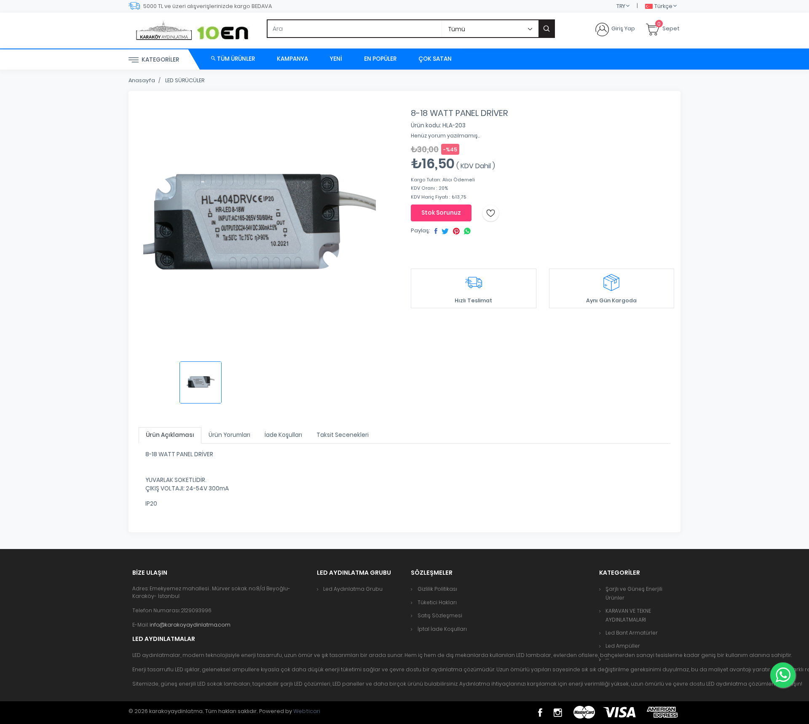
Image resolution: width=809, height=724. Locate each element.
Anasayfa (142, 80)
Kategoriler (159, 60)
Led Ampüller (622, 645)
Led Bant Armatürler (631, 632)
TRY (620, 6)
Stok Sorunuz (441, 212)
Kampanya (292, 59)
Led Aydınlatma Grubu (353, 588)
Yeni (336, 59)
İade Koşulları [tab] (283, 435)
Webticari (306, 711)
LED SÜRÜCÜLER (184, 80)
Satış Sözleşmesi (440, 615)
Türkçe (663, 6)
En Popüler (380, 59)
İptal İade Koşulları (442, 628)
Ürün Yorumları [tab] (229, 435)
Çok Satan (435, 59)
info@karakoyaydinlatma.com (190, 624)
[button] (607, 659)
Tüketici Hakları (437, 602)
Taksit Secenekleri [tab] (342, 435)
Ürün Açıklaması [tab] (170, 435)
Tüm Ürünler (235, 59)
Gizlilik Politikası (437, 588)
